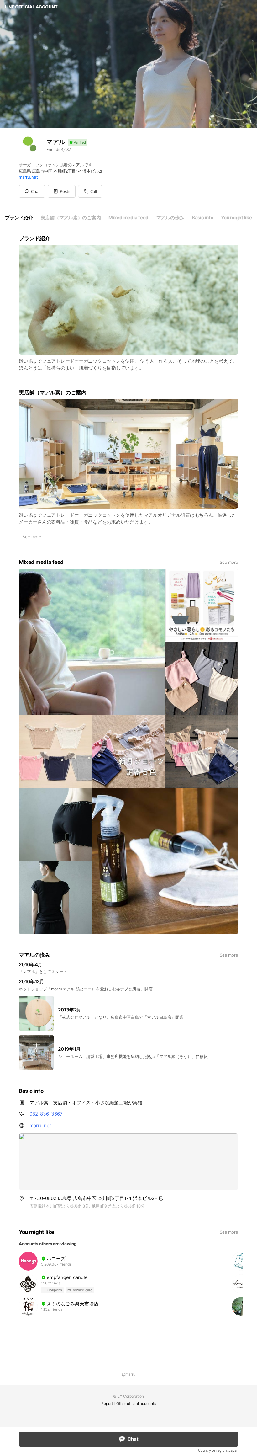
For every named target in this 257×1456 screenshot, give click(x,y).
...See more (30, 536)
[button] (62, 191)
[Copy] (161, 1198)
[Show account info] (77, 142)
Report (107, 1403)
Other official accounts (136, 1403)
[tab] (19, 217)
